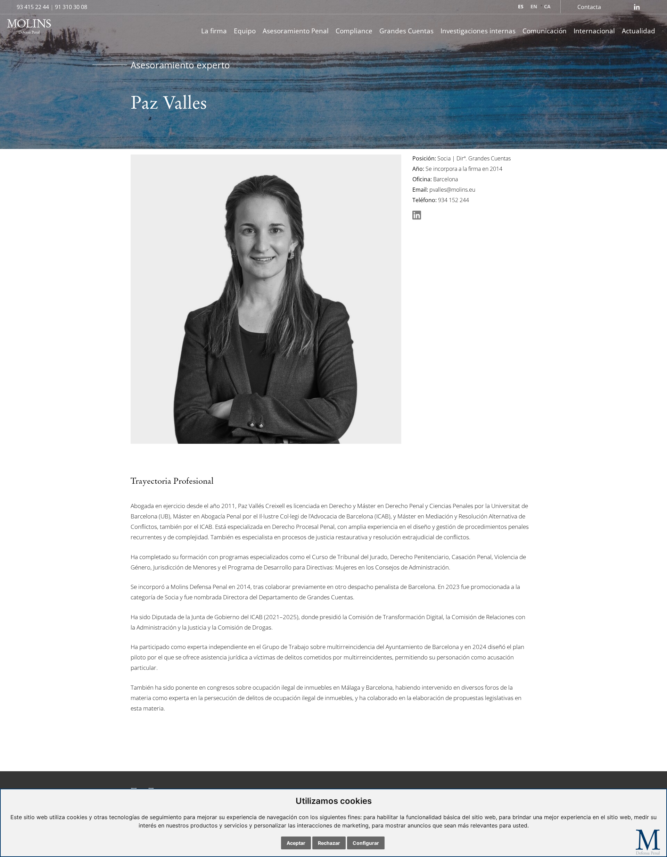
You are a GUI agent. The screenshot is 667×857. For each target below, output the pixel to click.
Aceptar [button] (296, 843)
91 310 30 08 (71, 7)
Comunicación (544, 30)
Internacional (594, 30)
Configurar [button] (366, 843)
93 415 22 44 (33, 7)
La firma (214, 30)
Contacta (589, 7)
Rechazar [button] (329, 843)
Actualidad (638, 30)
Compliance (354, 30)
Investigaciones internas (478, 30)
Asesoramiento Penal (296, 30)
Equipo (245, 30)
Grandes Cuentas (406, 30)
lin (637, 7)
